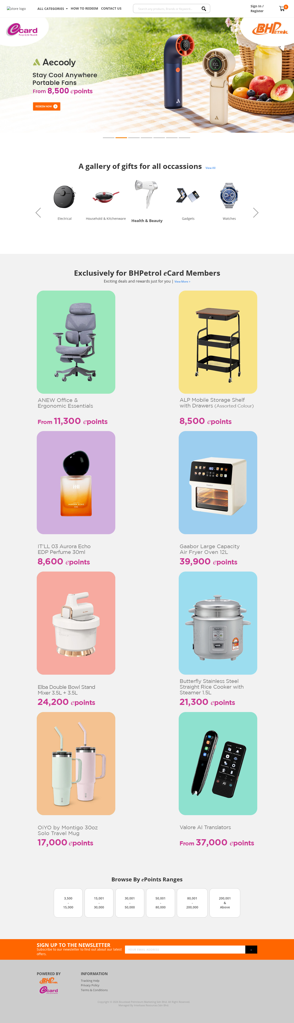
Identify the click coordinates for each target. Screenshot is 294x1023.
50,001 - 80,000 (160, 902)
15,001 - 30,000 (99, 902)
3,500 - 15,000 (68, 902)
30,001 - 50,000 (130, 902)
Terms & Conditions (94, 990)
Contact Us (111, 8)
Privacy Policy (90, 985)
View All (210, 168)
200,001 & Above (225, 902)
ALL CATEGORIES (51, 8)
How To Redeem (84, 8)
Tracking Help (90, 981)
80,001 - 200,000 (192, 902)
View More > (182, 281)
